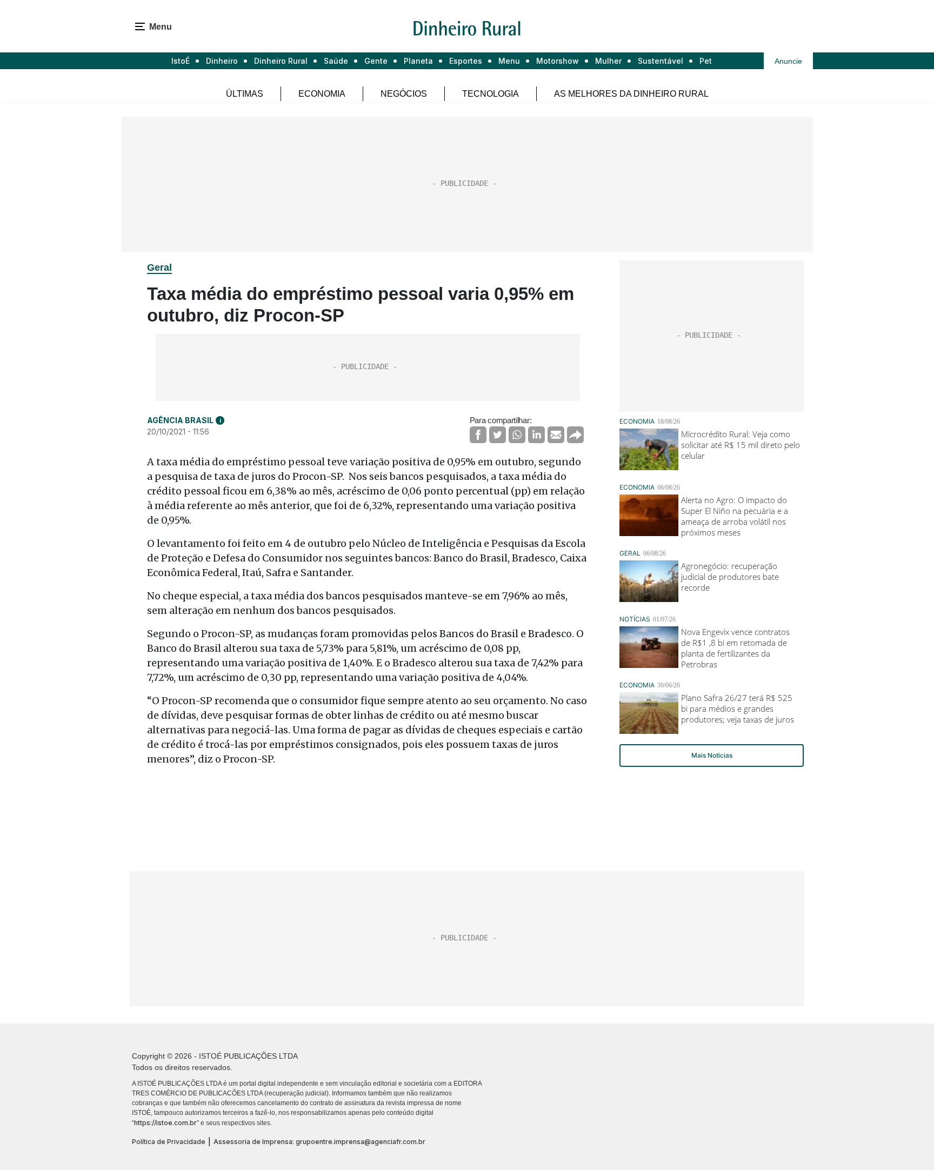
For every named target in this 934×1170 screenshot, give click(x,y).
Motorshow (557, 60)
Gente (376, 60)
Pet (705, 60)
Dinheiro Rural (281, 60)
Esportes (465, 60)
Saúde (336, 60)
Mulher (608, 60)
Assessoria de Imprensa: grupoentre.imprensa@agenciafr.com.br (319, 1142)
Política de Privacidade (168, 1142)
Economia (321, 93)
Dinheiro (222, 60)
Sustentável (660, 60)
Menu (509, 60)
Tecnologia (490, 93)
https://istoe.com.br (165, 1123)
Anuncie (788, 61)
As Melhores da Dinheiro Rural (631, 93)
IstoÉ (180, 60)
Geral (159, 267)
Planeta (418, 60)
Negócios (404, 93)
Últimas (244, 93)
